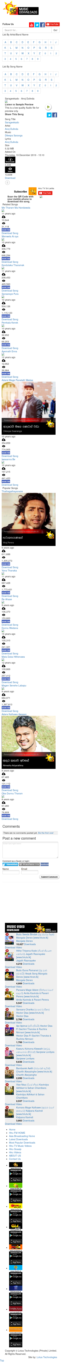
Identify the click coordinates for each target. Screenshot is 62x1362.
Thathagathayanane (12, 491)
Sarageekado (12, 122)
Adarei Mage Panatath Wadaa (17, 380)
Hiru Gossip (15, 1149)
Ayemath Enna (9, 351)
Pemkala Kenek (10, 322)
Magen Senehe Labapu (14, 685)
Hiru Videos (15, 1152)
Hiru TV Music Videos (20, 1145)
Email (24, 868)
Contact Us (15, 1158)
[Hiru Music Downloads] (20, 7)
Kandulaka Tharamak (13, 265)
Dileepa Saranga (13, 135)
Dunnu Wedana (10, 628)
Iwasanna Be (8, 459)
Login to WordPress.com (29, 864)
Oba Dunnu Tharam (12, 793)
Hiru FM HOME (17, 1132)
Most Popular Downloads (22, 1142)
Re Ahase (7, 599)
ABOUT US (15, 1155)
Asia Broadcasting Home (22, 1136)
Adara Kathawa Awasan (14, 714)
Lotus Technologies (47, 1357)
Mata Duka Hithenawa (13, 656)
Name (5, 868)
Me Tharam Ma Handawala (16, 207)
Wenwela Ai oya (10, 236)
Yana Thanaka (9, 570)
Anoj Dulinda (11, 128)
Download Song (10, 233)
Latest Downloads (18, 1139)
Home (12, 1129)
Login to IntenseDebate (10, 864)
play (48, 107)
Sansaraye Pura (10, 293)
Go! (55, 30)
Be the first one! (46, 832)
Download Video (13, 947)
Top (2, 1360)
